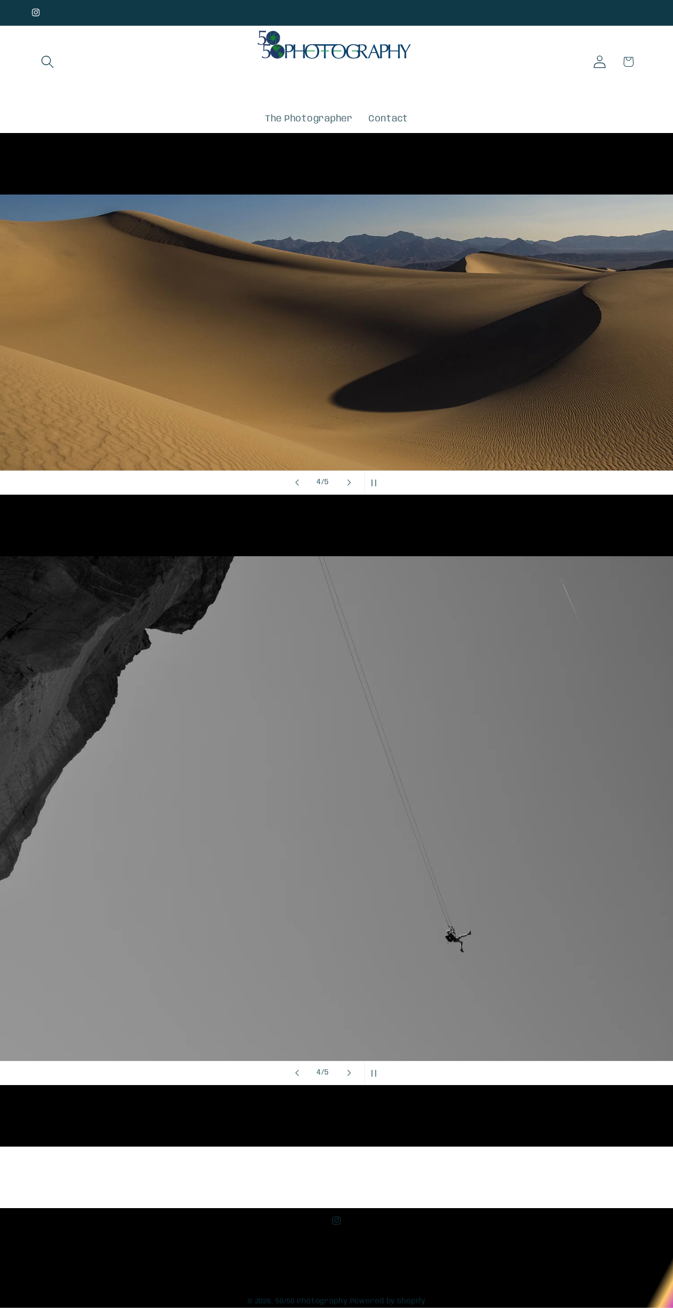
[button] (47, 61)
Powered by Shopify (388, 1301)
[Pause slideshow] (376, 482)
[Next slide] (349, 482)
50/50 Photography (312, 1301)
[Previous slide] (297, 482)
